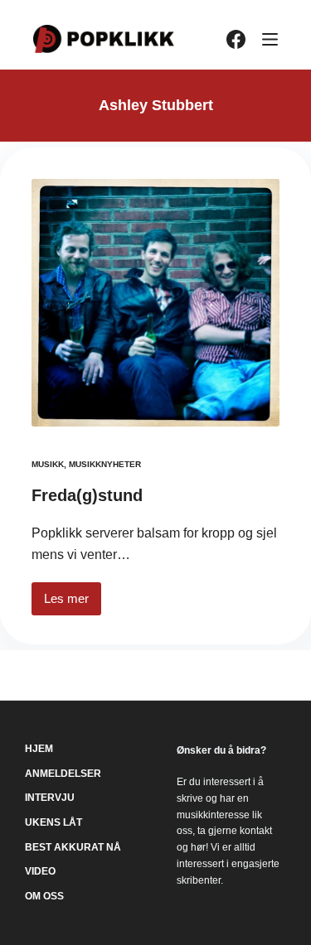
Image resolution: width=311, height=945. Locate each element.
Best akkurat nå (73, 847)
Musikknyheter (105, 464)
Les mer (72, 603)
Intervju (50, 797)
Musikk (48, 464)
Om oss (44, 896)
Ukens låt (53, 822)
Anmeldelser (63, 773)
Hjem (39, 749)
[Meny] (270, 39)
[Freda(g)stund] (155, 303)
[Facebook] (235, 39)
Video (40, 871)
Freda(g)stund (87, 495)
